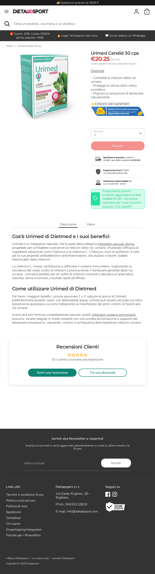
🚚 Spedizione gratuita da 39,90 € (77, 3)
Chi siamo (13, 524)
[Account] (136, 9)
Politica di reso (16, 506)
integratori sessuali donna (116, 244)
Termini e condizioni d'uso (25, 494)
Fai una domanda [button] (102, 372)
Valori (91, 224)
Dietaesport (32, 563)
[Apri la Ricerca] (7, 24)
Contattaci (13, 518)
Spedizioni (13, 512)
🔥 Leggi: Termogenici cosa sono (77, 36)
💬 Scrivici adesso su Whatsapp (125, 36)
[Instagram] (114, 494)
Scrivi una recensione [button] (52, 372)
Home (9, 46)
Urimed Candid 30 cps (29, 46)
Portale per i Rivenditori (23, 535)
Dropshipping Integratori (24, 529)
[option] (77, 35)
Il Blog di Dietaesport (17, 558)
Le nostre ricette (40, 558)
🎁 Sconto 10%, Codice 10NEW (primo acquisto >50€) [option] (30, 36)
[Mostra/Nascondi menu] (6, 11)
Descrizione (68, 224)
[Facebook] (107, 494)
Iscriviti (116, 463)
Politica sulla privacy (21, 500)
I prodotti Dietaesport (63, 558)
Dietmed (97, 70)
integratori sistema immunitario (114, 315)
